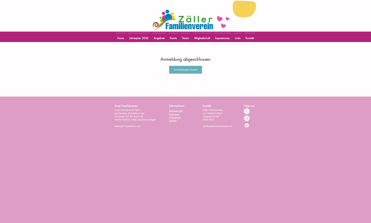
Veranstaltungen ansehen (185, 69)
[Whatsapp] (247, 111)
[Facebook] (247, 125)
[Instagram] (247, 118)
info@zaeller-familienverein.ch (217, 126)
